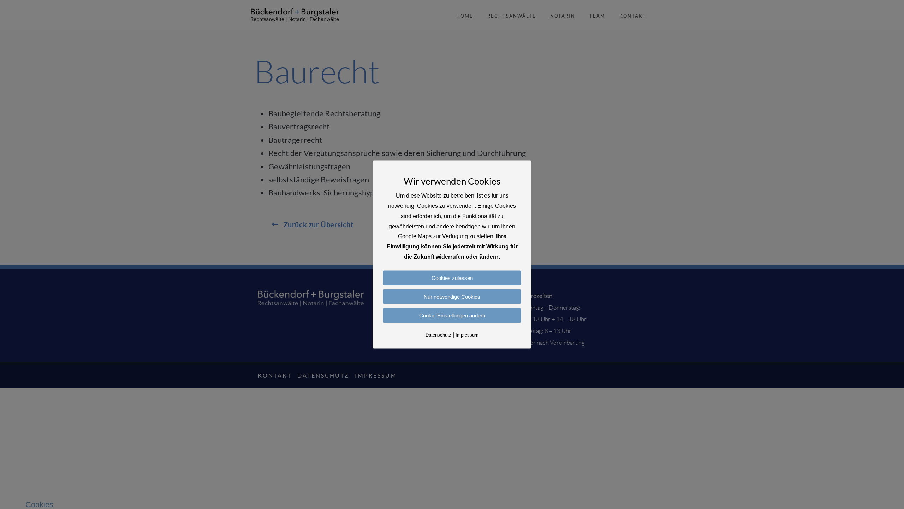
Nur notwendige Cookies (452, 297)
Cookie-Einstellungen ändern (452, 315)
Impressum (467, 334)
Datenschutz (438, 334)
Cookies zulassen (452, 278)
